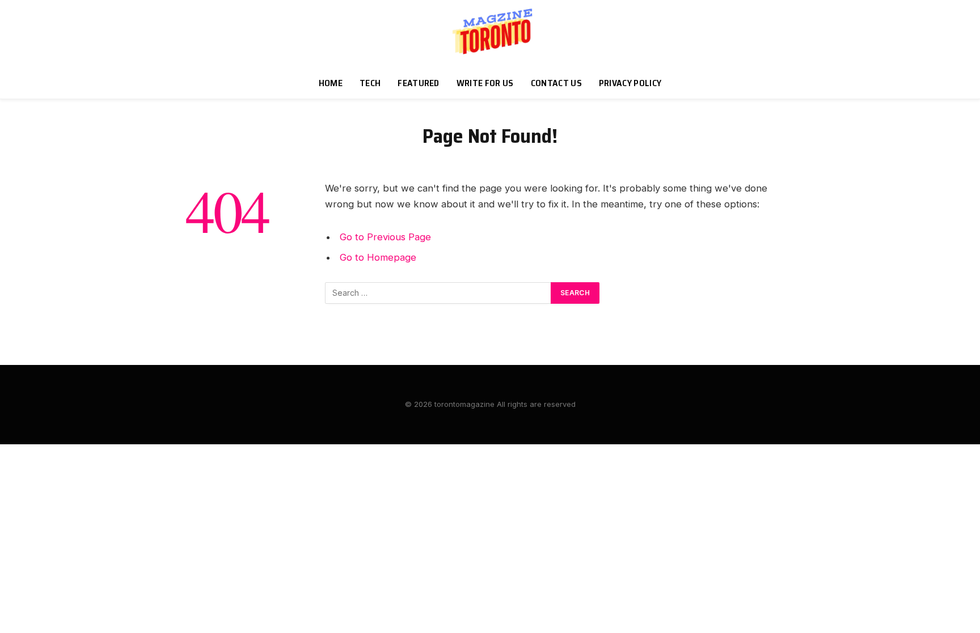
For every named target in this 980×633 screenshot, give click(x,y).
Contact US (556, 83)
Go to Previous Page (385, 237)
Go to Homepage (378, 257)
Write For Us (485, 83)
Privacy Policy (630, 83)
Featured (419, 83)
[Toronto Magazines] (490, 34)
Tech (370, 83)
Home (331, 83)
